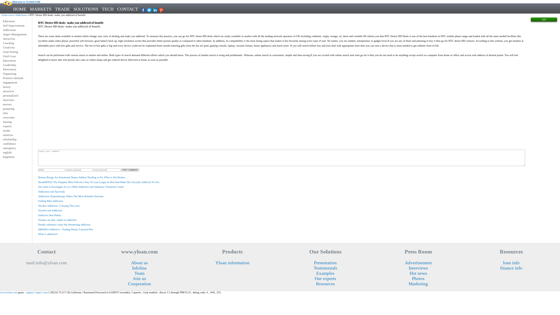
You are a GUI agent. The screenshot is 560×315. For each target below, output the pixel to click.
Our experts (325, 278)
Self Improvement (13, 25)
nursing (7, 121)
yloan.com (7, 15)
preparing (8, 108)
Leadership (9, 64)
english (7, 152)
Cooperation (139, 283)
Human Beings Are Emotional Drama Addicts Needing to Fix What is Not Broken (81, 177)
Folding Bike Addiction (50, 201)
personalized (10, 95)
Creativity (9, 47)
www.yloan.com (8, 292)
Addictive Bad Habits (49, 215)
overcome (9, 117)
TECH (108, 9)
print (544, 19)
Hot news (418, 273)
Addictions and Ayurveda (51, 191)
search (46, 292)
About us (139, 262)
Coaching (8, 43)
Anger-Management (15, 34)
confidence (9, 143)
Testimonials (325, 268)
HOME (19, 9)
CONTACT (127, 9)
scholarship (9, 139)
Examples (325, 273)
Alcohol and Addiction (50, 210)
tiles (5, 113)
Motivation (9, 69)
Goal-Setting (10, 51)
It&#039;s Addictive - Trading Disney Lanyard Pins (65, 229)
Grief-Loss (9, 56)
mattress (8, 134)
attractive (8, 91)
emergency (9, 148)
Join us (139, 278)
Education (9, 21)
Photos (418, 278)
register (30, 292)
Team (139, 273)
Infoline (139, 268)
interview (8, 100)
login (38, 292)
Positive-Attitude (13, 78)
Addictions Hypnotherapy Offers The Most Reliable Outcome (71, 196)
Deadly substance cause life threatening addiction (64, 224)
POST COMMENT (130, 170)
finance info (511, 268)
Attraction (9, 38)
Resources (325, 283)
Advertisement (418, 262)
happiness (9, 156)
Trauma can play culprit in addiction (57, 219)
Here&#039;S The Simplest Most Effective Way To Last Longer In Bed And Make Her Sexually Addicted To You (98, 182)
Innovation (9, 60)
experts (7, 126)
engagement (10, 82)
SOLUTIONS (86, 9)
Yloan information (232, 262)
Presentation (325, 262)
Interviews (418, 268)
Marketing (418, 283)
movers (7, 104)
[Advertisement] (281, 84)
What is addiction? (48, 234)
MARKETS (40, 9)
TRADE (62, 9)
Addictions (21, 15)
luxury (7, 86)
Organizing (9, 73)
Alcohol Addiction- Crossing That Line (59, 205)
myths (6, 130)
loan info (511, 262)
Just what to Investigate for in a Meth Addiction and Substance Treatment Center (81, 186)
